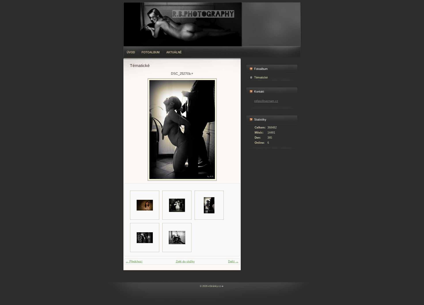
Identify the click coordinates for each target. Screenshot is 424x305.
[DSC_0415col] (144, 205)
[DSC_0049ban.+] (177, 205)
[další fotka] (227, 129)
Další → (233, 261)
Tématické (261, 77)
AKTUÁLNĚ (174, 52)
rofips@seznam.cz (266, 101)
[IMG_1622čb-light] (144, 237)
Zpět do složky (185, 261)
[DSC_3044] (177, 237)
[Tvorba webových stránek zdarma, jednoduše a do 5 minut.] (222, 286)
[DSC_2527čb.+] (209, 205)
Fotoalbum (151, 52)
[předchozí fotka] (137, 129)
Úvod (131, 52)
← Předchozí (134, 261)
